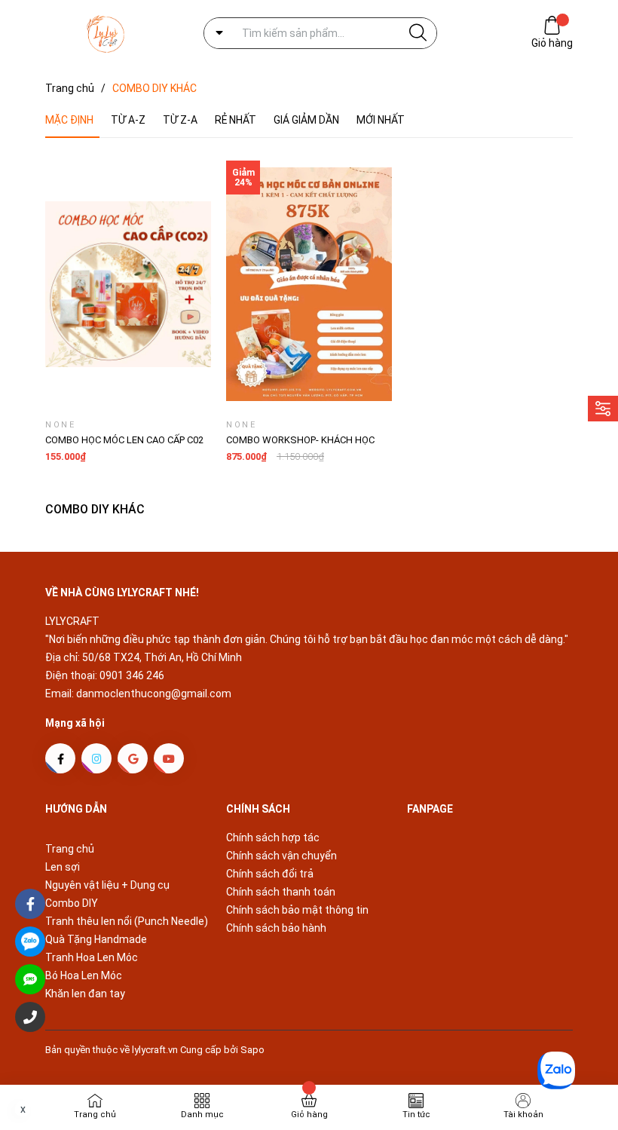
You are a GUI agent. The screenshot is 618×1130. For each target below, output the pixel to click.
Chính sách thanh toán (280, 892)
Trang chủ (69, 849)
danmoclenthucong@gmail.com (153, 693)
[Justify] (418, 33)
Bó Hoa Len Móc (83, 975)
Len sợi (62, 867)
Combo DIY (71, 903)
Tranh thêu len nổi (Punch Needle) (126, 921)
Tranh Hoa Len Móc (91, 957)
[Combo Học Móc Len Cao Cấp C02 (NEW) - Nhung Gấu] (128, 284)
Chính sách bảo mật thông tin (297, 910)
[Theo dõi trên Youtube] (169, 758)
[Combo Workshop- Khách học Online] (309, 284)
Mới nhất (380, 120)
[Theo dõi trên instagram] (96, 758)
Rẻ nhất (235, 120)
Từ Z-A (180, 120)
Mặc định (69, 120)
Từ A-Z (128, 120)
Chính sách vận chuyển (281, 856)
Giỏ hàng (552, 43)
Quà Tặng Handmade (96, 939)
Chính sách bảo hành (276, 928)
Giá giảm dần (306, 120)
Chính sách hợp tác (273, 837)
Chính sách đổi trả (270, 874)
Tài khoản (523, 1114)
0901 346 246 (131, 675)
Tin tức (416, 1114)
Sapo (252, 1049)
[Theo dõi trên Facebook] (60, 758)
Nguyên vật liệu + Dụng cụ (107, 885)
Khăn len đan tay (85, 994)
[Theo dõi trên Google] (133, 758)
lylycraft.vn (156, 1049)
